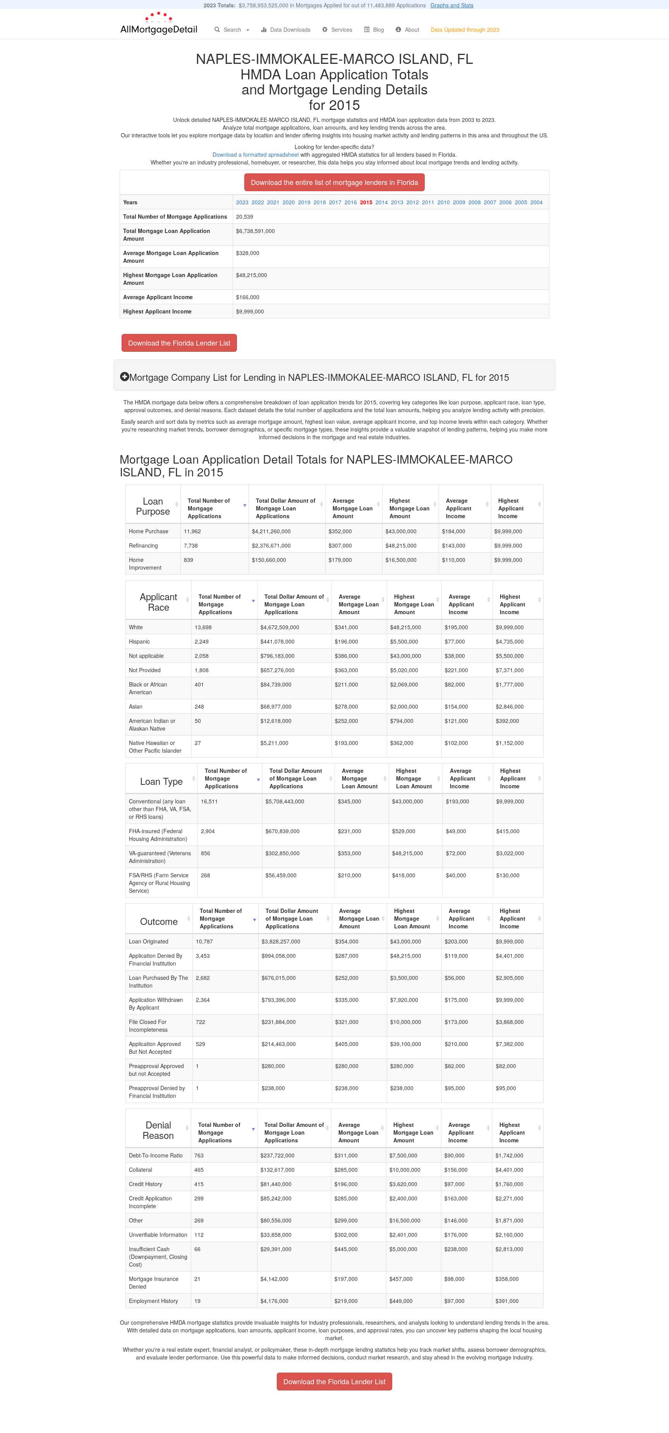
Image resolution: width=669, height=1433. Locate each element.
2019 (304, 202)
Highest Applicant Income (511, 508)
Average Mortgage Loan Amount (353, 508)
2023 (242, 202)
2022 (258, 202)
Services (341, 29)
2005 (521, 202)
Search (232, 29)
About (412, 29)
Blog (378, 29)
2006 (505, 202)
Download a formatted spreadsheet (256, 154)
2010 (443, 202)
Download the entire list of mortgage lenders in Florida (334, 182)
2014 (382, 202)
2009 (459, 202)
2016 (351, 202)
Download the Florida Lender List (179, 342)
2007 (490, 202)
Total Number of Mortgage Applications (209, 508)
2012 (413, 202)
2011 (428, 202)
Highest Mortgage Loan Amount (409, 508)
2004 (536, 202)
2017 (335, 202)
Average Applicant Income (459, 508)
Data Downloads (290, 29)
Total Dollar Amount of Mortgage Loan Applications (286, 508)
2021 (273, 202)
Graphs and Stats (452, 5)
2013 (397, 202)
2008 (474, 202)
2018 (320, 202)
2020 (289, 202)
